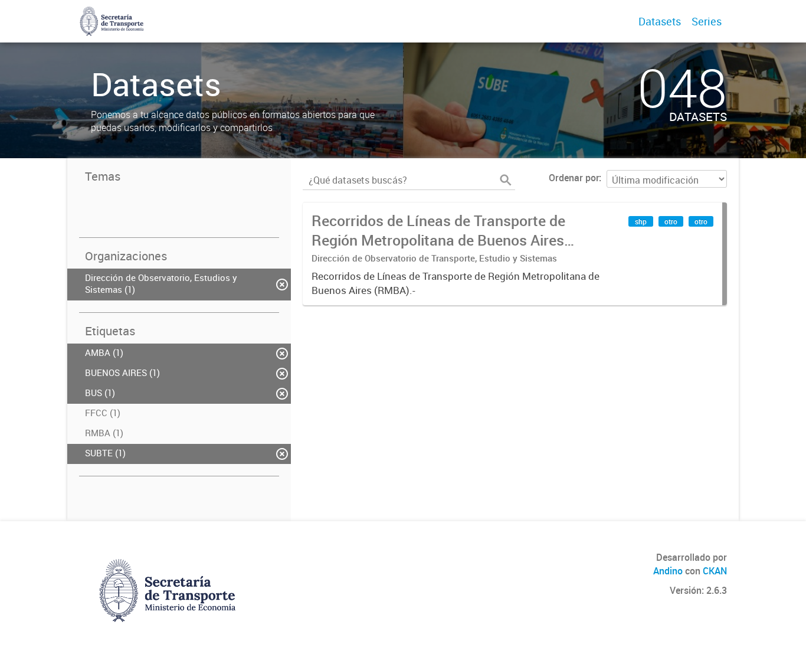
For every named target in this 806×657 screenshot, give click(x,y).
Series (707, 21)
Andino (668, 570)
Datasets (659, 21)
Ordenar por (574, 178)
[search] (505, 180)
